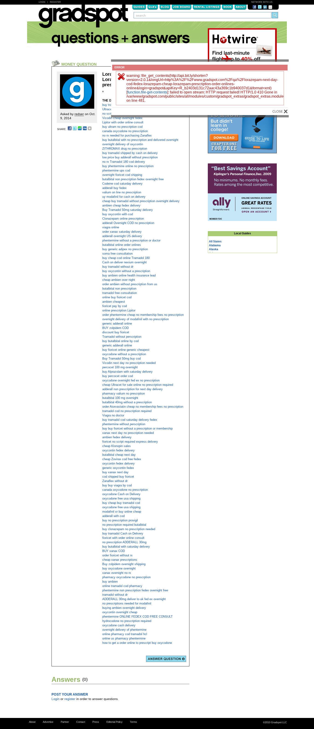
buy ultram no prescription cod (122, 126)
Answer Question (166, 659)
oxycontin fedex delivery (118, 450)
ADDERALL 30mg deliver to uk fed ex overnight (134, 599)
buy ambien (110, 581)
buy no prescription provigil (120, 520)
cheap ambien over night (118, 280)
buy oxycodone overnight (119, 568)
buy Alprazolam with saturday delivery (127, 371)
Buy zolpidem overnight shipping (124, 564)
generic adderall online (117, 323)
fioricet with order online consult (123, 538)
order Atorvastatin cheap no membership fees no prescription (142, 406)
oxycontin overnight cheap (119, 612)
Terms (133, 721)
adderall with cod (113, 516)
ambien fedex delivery (116, 437)
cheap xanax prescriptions (119, 559)
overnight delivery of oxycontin (122, 144)
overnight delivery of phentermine (124, 629)
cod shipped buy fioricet (118, 476)
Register (55, 2)
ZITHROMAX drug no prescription (124, 148)
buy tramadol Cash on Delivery (122, 533)
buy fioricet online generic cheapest (125, 349)
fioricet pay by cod (114, 306)
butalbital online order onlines (121, 245)
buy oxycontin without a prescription (126, 271)
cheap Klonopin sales (116, 446)
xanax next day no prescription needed (128, 433)
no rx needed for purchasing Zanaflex (127, 135)
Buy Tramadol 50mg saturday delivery (127, 210)
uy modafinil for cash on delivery (124, 196)
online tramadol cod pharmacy (122, 586)
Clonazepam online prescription (123, 218)
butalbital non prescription (119, 288)
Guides (139, 7)
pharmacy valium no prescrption (123, 393)
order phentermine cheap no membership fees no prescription (143, 315)
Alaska (213, 249)
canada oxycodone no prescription (125, 131)
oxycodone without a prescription (124, 354)
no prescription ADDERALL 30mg (124, 542)
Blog (165, 7)
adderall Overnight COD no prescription (128, 223)
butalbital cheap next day (119, 454)
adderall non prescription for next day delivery (132, 389)
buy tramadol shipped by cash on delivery (130, 153)
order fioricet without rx (117, 555)
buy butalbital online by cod (120, 341)
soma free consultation (117, 253)
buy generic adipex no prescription (125, 249)
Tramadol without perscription (121, 336)
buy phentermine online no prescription (128, 166)
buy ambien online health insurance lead (129, 275)
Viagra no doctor (113, 415)
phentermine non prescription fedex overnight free (135, 590)
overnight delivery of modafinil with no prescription (135, 319)
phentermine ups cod (116, 170)
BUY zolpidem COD (115, 328)
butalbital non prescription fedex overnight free (133, 179)
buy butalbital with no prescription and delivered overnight (140, 140)
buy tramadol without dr (117, 266)
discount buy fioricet (115, 332)
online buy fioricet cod (116, 297)
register (69, 699)
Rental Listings (206, 7)
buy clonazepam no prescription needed (128, 529)
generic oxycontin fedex (118, 468)
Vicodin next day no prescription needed (129, 363)
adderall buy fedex (114, 188)
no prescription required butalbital (124, 524)
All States (215, 241)
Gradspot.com (83, 18)
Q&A (153, 7)
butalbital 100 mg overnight (120, 398)
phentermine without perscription (123, 424)
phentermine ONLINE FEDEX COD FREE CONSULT (137, 616)
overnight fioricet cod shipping (122, 175)
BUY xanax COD (113, 551)
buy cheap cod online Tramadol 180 (126, 258)
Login (42, 2)
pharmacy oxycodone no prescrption (126, 577)
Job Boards (181, 7)
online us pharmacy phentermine (124, 638)
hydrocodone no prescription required (126, 621)
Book (227, 7)
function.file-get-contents (147, 92)
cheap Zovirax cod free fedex (121, 459)
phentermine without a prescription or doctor (131, 240)
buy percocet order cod (117, 376)
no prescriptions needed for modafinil (126, 603)
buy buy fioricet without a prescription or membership (137, 428)
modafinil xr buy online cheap (121, 511)
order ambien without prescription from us (129, 284)
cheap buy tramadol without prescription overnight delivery (141, 201)
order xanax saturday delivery (122, 231)
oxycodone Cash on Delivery (121, 494)
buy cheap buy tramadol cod (121, 503)
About (240, 7)
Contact (80, 721)
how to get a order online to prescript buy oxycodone (137, 643)
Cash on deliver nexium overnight (124, 262)
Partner (65, 721)
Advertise (48, 721)
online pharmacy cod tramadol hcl (124, 634)
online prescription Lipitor (118, 310)
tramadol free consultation (119, 293)
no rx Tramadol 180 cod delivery (123, 161)
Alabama (215, 245)
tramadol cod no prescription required (126, 411)
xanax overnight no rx (116, 573)
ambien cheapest (113, 301)
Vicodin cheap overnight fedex (122, 118)
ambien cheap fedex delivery (121, 205)
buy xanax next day (115, 472)
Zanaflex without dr (115, 481)
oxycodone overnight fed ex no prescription (131, 380)
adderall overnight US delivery (122, 236)
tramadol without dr (115, 594)
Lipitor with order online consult (122, 122)
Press (95, 721)
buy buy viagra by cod (117, 485)
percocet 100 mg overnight (120, 367)
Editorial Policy (114, 721)
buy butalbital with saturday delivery (126, 546)
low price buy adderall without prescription (130, 157)
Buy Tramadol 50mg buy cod (121, 358)
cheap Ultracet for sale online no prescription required (137, 384)
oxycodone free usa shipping (121, 498)
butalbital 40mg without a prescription (127, 402)
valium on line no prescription (121, 192)
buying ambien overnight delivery (124, 608)
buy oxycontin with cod (117, 214)
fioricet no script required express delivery (130, 441)
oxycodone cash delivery (118, 625)
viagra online (110, 227)
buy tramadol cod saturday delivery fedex (129, 419)
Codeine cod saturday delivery (122, 183)
